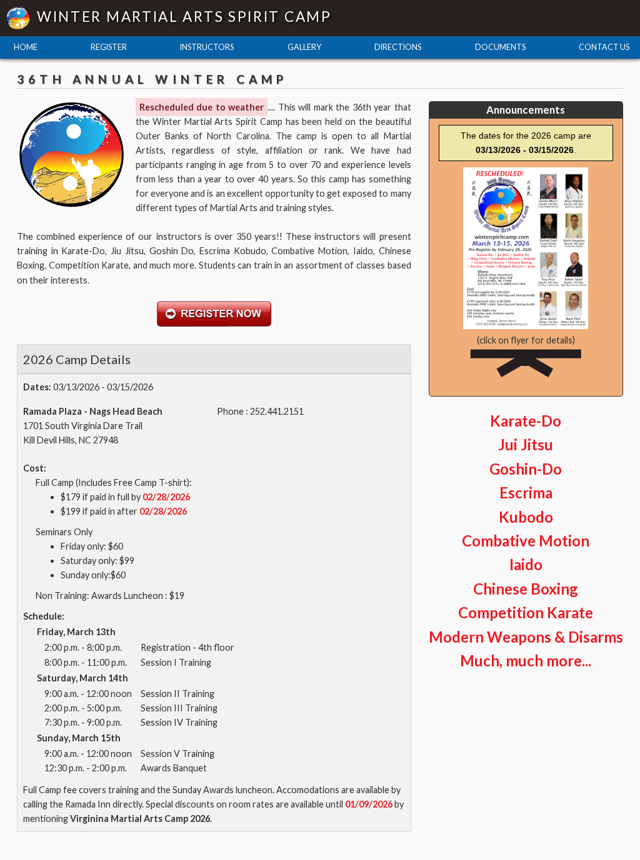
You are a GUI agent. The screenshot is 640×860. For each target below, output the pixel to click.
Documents (500, 47)
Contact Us (604, 47)
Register (109, 47)
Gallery (304, 47)
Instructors (207, 47)
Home (26, 47)
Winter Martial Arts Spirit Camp (184, 16)
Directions (397, 47)
